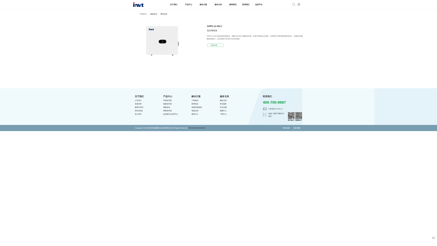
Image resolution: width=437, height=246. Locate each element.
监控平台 (259, 4)
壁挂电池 (163, 14)
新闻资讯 (233, 4)
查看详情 (215, 45)
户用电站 (195, 100)
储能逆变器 (167, 104)
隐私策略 (297, 128)
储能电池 (153, 14)
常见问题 (223, 107)
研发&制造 (139, 111)
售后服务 (223, 104)
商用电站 (195, 104)
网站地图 (286, 128)
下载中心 (223, 114)
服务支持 (218, 4)
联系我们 (246, 4)
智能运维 (195, 111)
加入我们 (138, 114)
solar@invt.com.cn (275, 109)
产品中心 (189, 4)
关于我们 (174, 4)
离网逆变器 (167, 111)
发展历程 (138, 104)
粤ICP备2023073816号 (196, 128)
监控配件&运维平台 (170, 114)
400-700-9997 (274, 102)
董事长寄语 (139, 107)
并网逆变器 (167, 100)
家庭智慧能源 (197, 107)
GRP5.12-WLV (214, 26)
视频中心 (223, 111)
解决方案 (203, 4)
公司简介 (138, 100)
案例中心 (195, 114)
